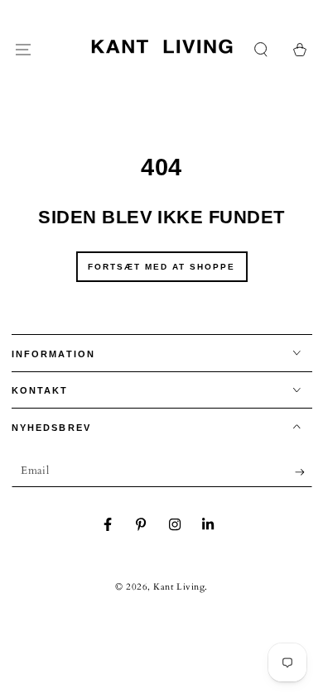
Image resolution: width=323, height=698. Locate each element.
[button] (261, 50)
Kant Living (179, 587)
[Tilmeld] (303, 472)
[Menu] (23, 50)
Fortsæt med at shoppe (161, 266)
